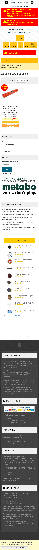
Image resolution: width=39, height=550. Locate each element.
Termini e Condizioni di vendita (16, 441)
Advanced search (7, 173)
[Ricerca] (34, 52)
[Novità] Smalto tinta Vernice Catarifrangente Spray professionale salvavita (17, 218)
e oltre (8, 144)
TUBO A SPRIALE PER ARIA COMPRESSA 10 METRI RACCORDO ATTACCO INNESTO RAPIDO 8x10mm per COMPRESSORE (10, 110)
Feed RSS (26, 337)
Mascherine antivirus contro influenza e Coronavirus (17, 214)
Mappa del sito (7, 333)
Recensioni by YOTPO (12, 316)
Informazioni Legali (10, 498)
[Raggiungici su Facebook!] (19, 345)
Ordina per (12, 80)
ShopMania (19, 535)
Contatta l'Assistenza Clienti (13, 503)
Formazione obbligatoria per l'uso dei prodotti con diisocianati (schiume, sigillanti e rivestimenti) (16, 210)
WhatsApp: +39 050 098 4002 (19, 2)
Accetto (6, 548)
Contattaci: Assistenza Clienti (19, 6)
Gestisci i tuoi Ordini (16, 337)
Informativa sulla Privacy (18, 548)
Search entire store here (10, 162)
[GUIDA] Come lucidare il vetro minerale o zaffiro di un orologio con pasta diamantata (18, 223)
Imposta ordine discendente (27, 80)
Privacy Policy (10, 443)
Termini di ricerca (18, 333)
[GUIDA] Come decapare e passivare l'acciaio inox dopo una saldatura (18, 228)
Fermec (6, 151)
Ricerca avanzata (30, 333)
